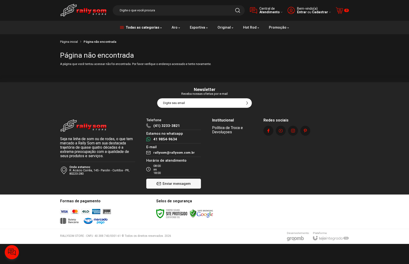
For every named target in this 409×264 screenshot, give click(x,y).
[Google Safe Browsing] (201, 213)
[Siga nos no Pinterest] (305, 131)
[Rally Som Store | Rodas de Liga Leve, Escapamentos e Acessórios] (83, 10)
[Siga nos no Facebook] (268, 131)
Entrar (302, 12)
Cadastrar (320, 12)
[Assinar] (247, 103)
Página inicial (69, 41)
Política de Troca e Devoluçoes (227, 130)
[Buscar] (237, 10)
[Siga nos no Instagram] (293, 131)
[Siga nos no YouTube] (281, 131)
